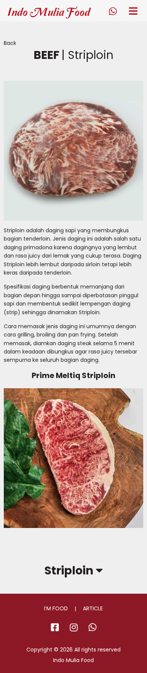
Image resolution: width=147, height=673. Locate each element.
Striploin (70, 571)
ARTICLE (93, 608)
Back (10, 43)
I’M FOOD (56, 608)
